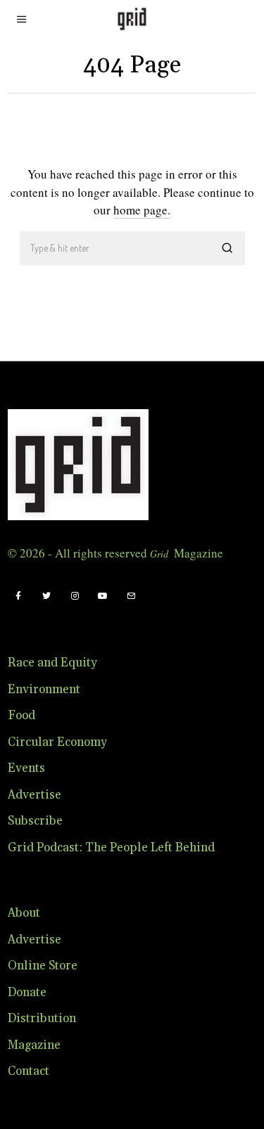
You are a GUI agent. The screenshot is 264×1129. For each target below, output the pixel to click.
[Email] (131, 596)
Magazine (34, 1045)
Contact (28, 1071)
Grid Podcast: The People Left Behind (111, 848)
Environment (44, 689)
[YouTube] (102, 596)
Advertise (34, 795)
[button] (228, 248)
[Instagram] (74, 596)
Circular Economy (57, 742)
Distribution (42, 1018)
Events (26, 768)
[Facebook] (18, 596)
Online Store (42, 966)
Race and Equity (52, 663)
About (24, 913)
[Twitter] (46, 596)
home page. (141, 210)
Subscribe (35, 821)
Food (21, 715)
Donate (27, 992)
